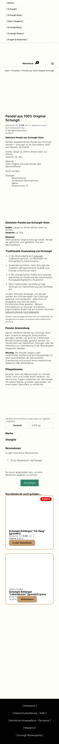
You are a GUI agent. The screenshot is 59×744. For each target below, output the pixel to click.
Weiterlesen (27, 599)
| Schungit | (12, 9)
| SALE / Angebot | (15, 21)
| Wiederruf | (29, 727)
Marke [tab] (15, 183)
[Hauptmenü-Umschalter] (52, 63)
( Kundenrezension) (16, 130)
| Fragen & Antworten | (17, 39)
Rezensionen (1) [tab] (20, 186)
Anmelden (29, 482)
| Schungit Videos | (15, 33)
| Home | (10, 3)
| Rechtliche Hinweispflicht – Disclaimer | (29, 720)
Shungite (10, 175)
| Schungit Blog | (14, 27)
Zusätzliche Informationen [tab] (25, 180)
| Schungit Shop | (14, 15)
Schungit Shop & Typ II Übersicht (22, 312)
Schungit (38, 256)
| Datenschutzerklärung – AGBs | (29, 713)
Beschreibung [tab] (19, 178)
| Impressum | (29, 705)
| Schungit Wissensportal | (29, 735)
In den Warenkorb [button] (22, 542)
